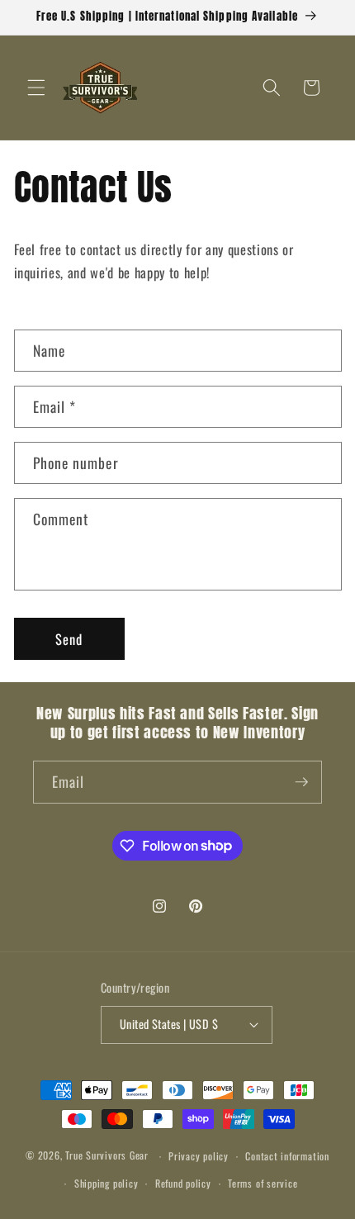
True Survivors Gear (107, 1156)
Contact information (287, 1156)
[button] (36, 87)
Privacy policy (198, 1156)
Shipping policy (106, 1183)
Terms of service (262, 1183)
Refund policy (183, 1183)
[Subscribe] (301, 782)
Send (69, 638)
